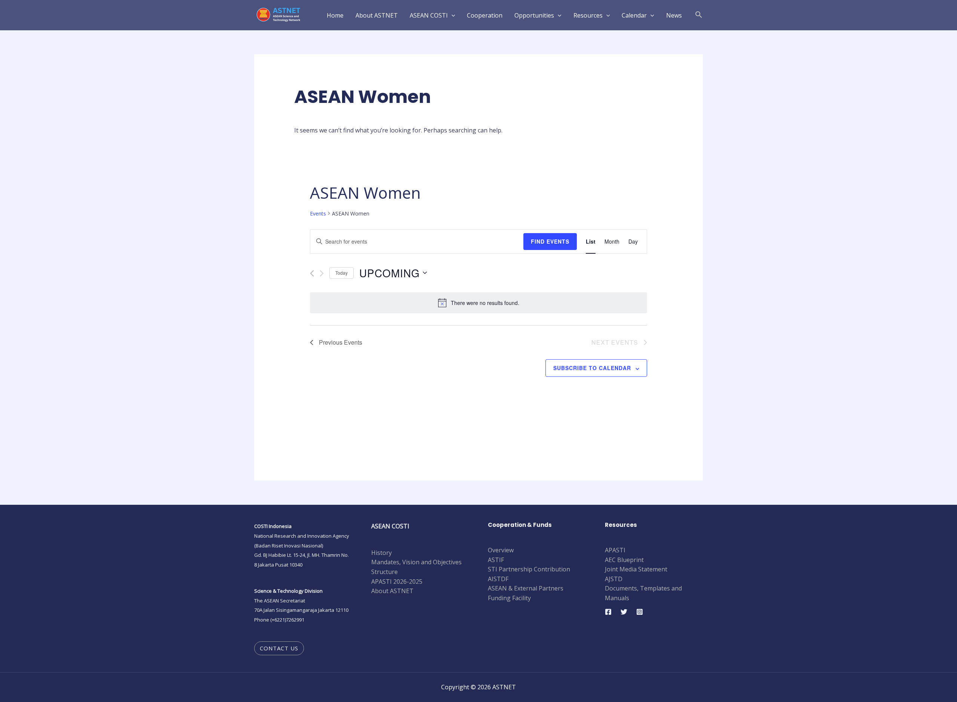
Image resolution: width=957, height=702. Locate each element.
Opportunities (534, 15)
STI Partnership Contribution (529, 569)
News (674, 15)
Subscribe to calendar (592, 368)
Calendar (634, 15)
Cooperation (484, 15)
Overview (501, 550)
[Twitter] (624, 611)
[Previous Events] (312, 273)
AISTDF (498, 579)
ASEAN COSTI (429, 15)
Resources (588, 15)
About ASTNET (377, 15)
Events (318, 213)
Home (335, 15)
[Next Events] (322, 273)
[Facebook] (608, 611)
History (381, 553)
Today (341, 272)
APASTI (615, 550)
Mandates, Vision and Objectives (416, 562)
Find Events (550, 241)
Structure (384, 572)
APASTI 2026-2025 (396, 581)
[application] (451, 15)
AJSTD (613, 579)
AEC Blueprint (624, 560)
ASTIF (496, 560)
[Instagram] (639, 611)
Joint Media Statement (636, 569)
